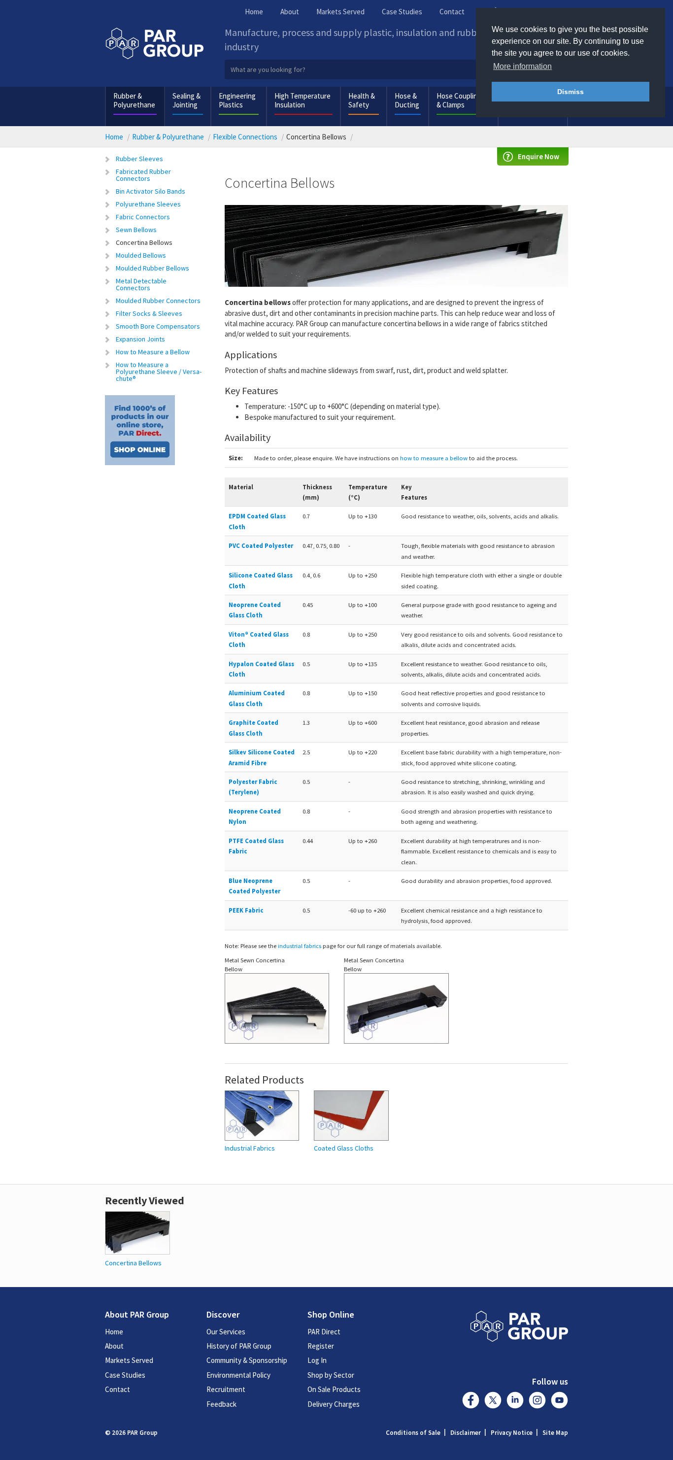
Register (320, 1346)
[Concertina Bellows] (137, 1232)
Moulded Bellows (141, 255)
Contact (452, 11)
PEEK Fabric (246, 910)
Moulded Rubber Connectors (158, 300)
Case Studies (402, 11)
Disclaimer (465, 1432)
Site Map (555, 1432)
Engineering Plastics (237, 100)
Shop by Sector (330, 1375)
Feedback (221, 1404)
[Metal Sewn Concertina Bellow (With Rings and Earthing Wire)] (396, 1013)
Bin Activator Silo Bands (150, 191)
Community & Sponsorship (246, 1360)
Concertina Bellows (144, 242)
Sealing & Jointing (186, 100)
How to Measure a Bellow (153, 351)
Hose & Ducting (407, 100)
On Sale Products (334, 1389)
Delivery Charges (333, 1404)
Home (254, 11)
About (289, 11)
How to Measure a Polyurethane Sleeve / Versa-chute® (159, 371)
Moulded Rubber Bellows (152, 268)
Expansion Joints (140, 339)
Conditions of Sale (413, 1432)
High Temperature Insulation (302, 100)
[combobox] (397, 69)
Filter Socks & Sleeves (149, 313)
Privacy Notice (512, 1432)
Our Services (225, 1331)
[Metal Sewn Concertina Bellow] (277, 1013)
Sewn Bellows (136, 229)
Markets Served (340, 11)
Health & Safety (361, 100)
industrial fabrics (299, 946)
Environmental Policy (238, 1375)
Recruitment (225, 1389)
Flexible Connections (245, 136)
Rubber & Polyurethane (134, 100)
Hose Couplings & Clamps (461, 100)
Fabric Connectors (143, 216)
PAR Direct (323, 1331)
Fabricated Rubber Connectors (143, 175)
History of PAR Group (238, 1346)
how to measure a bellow (434, 458)
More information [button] (522, 66)
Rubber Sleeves (139, 158)
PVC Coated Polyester (261, 545)
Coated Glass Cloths (343, 1148)
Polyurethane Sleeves (148, 204)
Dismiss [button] (570, 92)
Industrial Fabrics (250, 1148)
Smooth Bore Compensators (158, 326)
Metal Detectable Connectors (141, 284)
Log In (317, 1360)
